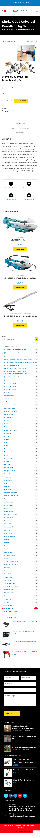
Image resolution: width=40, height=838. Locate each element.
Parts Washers (8, 521)
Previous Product (10, 41)
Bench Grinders (8, 417)
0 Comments (26, 731)
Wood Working (13, 111)
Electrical (7, 464)
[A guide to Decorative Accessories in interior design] (7, 728)
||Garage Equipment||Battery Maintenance (16, 356)
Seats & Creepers (9, 555)
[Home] (2, 29)
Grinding (6, 483)
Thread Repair (8, 577)
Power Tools (8, 533)
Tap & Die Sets (8, 574)
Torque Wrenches (9, 583)
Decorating (7, 449)
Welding (6, 602)
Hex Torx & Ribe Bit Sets (11, 495)
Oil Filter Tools (8, 517)
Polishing (7, 530)
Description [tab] (20, 123)
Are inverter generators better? (24, 747)
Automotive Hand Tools (11, 411)
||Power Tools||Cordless (11, 386)
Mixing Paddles (8, 511)
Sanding (6, 549)
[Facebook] (13, 2)
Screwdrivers (8, 552)
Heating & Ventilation (10, 492)
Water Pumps (8, 599)
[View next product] (36, 41)
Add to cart (21, 101)
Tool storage (8, 580)
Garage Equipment (9, 470)
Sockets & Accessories (11, 561)
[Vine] (26, 2)
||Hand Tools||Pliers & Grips (12, 365)
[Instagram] (21, 2)
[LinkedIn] (15, 796)
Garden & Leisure (9, 474)
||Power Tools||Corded (10, 383)
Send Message (11, 713)
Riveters (6, 546)
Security (6, 558)
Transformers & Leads (11, 586)
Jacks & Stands (9, 502)
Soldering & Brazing (10, 564)
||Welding (7, 392)
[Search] (36, 339)
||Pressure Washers (10, 389)
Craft (5, 442)
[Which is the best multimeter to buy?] (7, 738)
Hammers (7, 486)
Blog (11, 825)
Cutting (6, 445)
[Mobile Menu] (37, 10)
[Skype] (25, 796)
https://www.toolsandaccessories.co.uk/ (22, 816)
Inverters (6, 499)
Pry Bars (6, 539)
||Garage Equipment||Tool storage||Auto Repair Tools (19, 359)
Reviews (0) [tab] (20, 133)
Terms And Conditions (29, 825)
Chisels (6, 436)
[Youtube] (23, 2)
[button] (35, 47)
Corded (6, 439)
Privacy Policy (20, 827)
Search (4, 336)
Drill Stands (7, 461)
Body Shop (7, 427)
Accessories (8, 399)
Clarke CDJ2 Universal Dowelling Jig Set (22, 29)
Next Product (31, 41)
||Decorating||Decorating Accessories (15, 349)
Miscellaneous (8, 508)
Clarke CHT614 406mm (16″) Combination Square (20, 316)
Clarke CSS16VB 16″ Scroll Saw (20, 240)
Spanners (7, 568)
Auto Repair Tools (9, 408)
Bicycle (6, 420)
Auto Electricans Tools (11, 405)
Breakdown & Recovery (11, 430)
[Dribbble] (18, 2)
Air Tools (7, 402)
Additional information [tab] (20, 128)
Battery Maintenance (10, 414)
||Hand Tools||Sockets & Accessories (15, 368)
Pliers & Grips (8, 524)
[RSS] (28, 2)
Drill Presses (8, 458)
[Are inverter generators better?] (7, 748)
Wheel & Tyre (8, 605)
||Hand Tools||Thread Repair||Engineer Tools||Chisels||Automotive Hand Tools (15, 373)
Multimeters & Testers (10, 514)
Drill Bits (6, 455)
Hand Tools (20, 313)
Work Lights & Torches (11, 611)
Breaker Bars (8, 433)
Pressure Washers (9, 536)
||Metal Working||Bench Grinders (13, 377)
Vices (6, 596)
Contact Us (18, 825)
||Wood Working (9, 395)
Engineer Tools (13, 313)
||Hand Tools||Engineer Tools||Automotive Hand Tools (20, 362)
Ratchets (7, 542)
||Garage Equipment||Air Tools (13, 353)
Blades (6, 424)
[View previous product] (3, 41)
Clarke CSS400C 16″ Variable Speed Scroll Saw (20, 278)
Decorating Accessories (11, 452)
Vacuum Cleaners (9, 593)
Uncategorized (8, 589)
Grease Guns (8, 480)
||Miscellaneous (9, 380)
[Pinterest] (16, 2)
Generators (7, 477)
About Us (6, 825)
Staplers (6, 571)
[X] (11, 2)
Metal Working (8, 505)
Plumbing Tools (8, 527)
